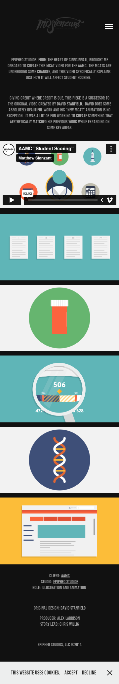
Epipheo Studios (65, 581)
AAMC (65, 575)
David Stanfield (69, 103)
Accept (71, 672)
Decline (89, 672)
